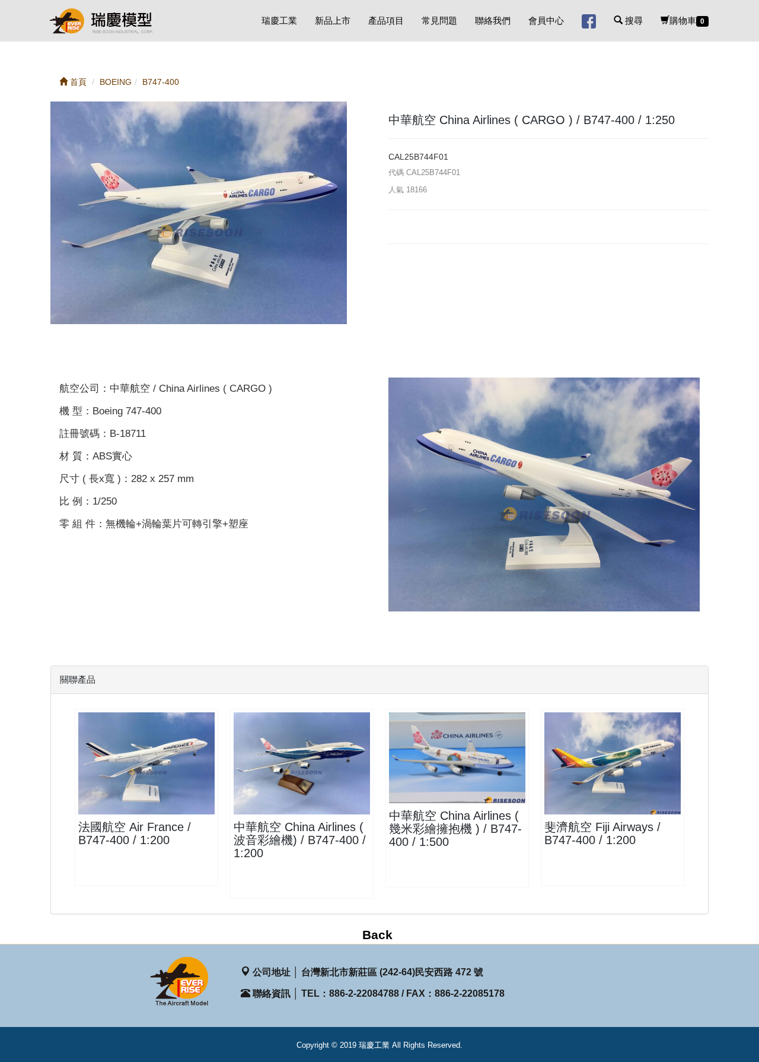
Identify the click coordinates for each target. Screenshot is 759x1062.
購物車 (686, 20)
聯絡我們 (493, 20)
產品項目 (386, 20)
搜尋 (633, 20)
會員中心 (546, 20)
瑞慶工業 (279, 20)
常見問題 (439, 20)
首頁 (77, 82)
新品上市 (332, 20)
